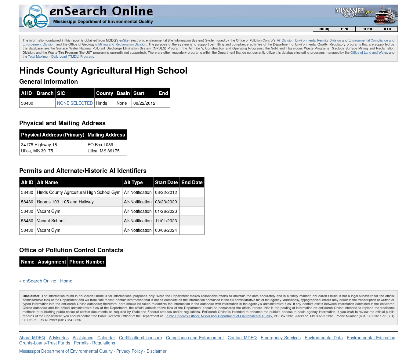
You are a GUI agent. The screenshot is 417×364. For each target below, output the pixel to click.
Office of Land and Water (368, 52)
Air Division (285, 40)
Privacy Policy (129, 351)
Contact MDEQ (242, 337)
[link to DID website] (387, 30)
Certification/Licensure (140, 337)
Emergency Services (281, 337)
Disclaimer (157, 351)
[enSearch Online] (86, 7)
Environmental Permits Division (318, 40)
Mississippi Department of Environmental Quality (66, 351)
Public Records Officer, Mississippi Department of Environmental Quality (218, 315)
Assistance (83, 337)
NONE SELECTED (75, 103)
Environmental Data (324, 337)
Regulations (103, 343)
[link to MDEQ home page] (323, 30)
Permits (81, 343)
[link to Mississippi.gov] (355, 8)
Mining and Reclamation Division (122, 44)
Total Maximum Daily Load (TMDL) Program (60, 56)
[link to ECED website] (366, 30)
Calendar (106, 337)
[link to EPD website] (345, 30)
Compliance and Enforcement (195, 337)
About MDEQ (32, 337)
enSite (124, 40)
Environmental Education (371, 337)
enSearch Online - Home (47, 280)
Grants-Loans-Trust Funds (44, 343)
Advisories (59, 337)
